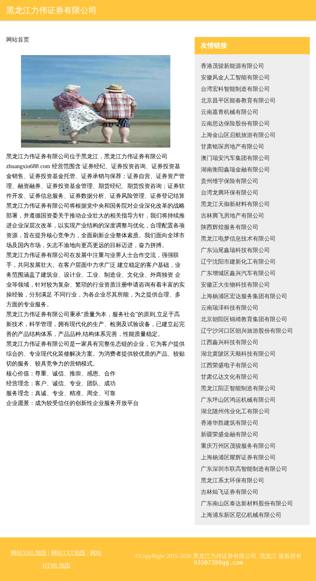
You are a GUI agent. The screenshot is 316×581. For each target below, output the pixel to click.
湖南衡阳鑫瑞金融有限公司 (235, 170)
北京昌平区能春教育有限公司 (238, 100)
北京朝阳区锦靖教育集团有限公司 (244, 319)
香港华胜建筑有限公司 (229, 423)
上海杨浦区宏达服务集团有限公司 (244, 296)
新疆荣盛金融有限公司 (229, 434)
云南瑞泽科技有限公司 (229, 308)
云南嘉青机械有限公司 (229, 112)
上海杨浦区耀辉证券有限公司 (238, 457)
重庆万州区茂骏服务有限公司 (238, 446)
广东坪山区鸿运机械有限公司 (238, 400)
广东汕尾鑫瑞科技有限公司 (235, 250)
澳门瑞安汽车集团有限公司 (235, 158)
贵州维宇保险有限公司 (229, 181)
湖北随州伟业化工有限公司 (235, 411)
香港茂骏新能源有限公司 (232, 66)
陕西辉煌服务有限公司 (229, 227)
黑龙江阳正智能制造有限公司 (238, 388)
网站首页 (17, 40)
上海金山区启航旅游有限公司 (238, 135)
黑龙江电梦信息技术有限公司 (238, 239)
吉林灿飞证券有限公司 (229, 492)
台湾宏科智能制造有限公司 (235, 89)
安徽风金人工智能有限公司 (235, 77)
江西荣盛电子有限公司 (229, 365)
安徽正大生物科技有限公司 (235, 285)
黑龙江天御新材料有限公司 (235, 204)
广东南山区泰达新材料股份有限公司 (247, 503)
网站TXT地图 (68, 553)
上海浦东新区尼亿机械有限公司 (241, 515)
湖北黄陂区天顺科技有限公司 (238, 354)
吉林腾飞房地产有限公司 (232, 216)
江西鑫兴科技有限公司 (229, 342)
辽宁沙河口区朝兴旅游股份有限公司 (247, 331)
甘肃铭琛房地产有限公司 (232, 147)
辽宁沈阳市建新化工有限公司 (238, 262)
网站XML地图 (28, 553)
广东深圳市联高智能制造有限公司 (244, 469)
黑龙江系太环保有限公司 (232, 480)
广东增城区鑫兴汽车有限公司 (238, 273)
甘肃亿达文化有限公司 (229, 377)
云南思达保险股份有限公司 (235, 123)
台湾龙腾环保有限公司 (229, 193)
